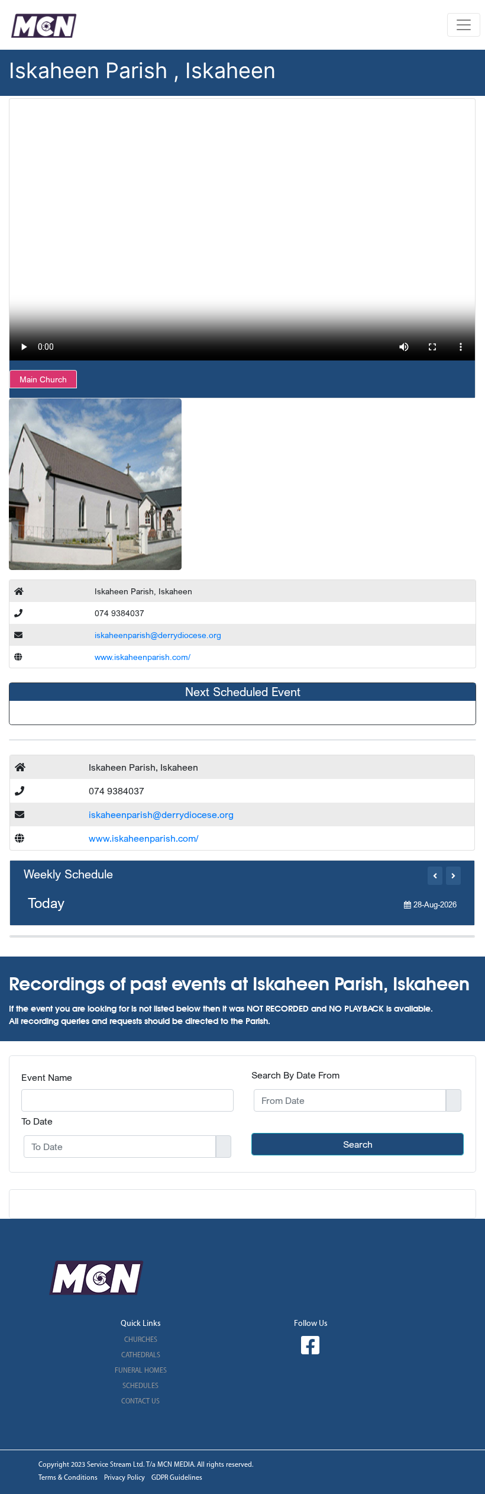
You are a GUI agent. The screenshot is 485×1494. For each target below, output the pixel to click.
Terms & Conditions (68, 1478)
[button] (435, 876)
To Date (37, 1121)
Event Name (46, 1077)
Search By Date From (295, 1075)
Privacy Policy (124, 1478)
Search (358, 1144)
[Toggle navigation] (463, 25)
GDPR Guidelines (176, 1478)
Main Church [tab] (43, 379)
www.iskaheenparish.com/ (142, 657)
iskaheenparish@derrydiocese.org (158, 635)
